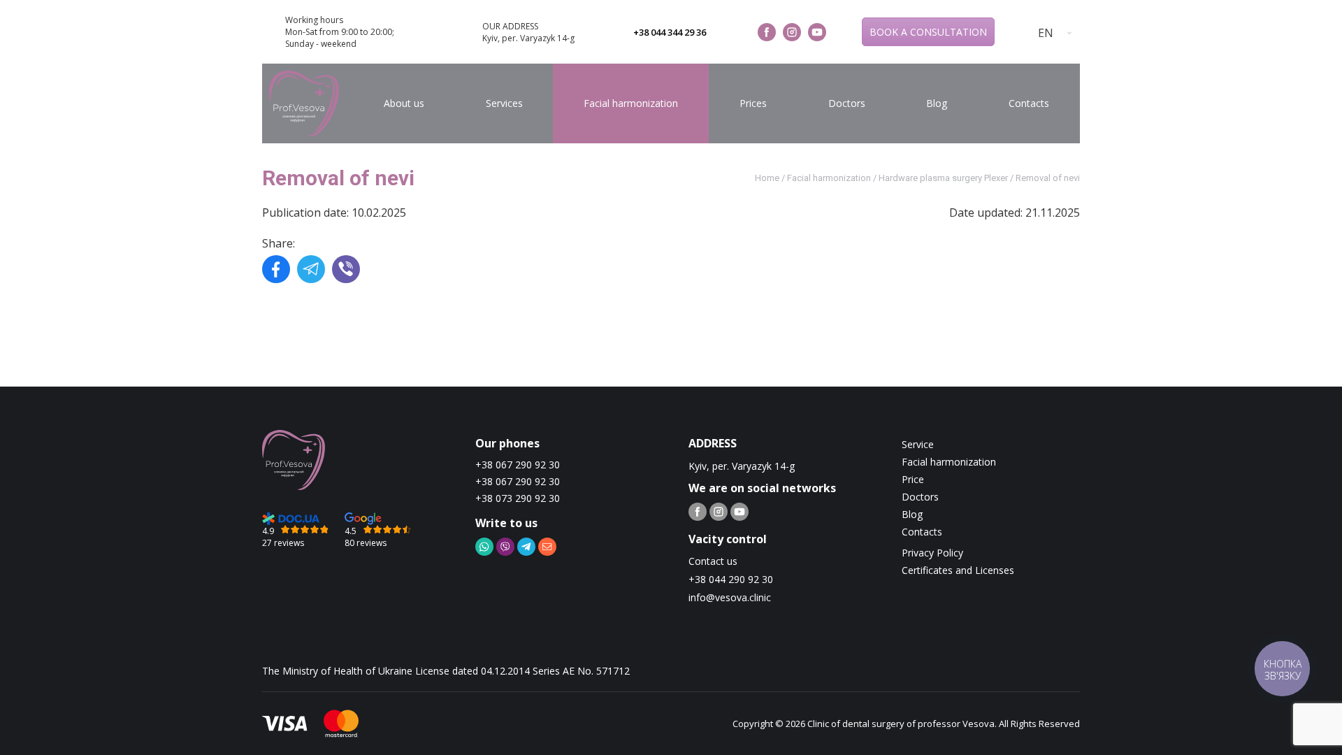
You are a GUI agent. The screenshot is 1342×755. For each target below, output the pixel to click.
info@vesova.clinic (729, 597)
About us (404, 103)
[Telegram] (311, 271)
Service (918, 444)
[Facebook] (276, 271)
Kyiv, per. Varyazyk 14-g (528, 38)
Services (504, 103)
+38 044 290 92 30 (730, 579)
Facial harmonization (631, 103)
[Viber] (346, 271)
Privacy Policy (932, 552)
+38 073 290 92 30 (517, 498)
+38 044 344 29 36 (669, 32)
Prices (753, 103)
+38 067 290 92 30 (517, 464)
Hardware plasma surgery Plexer (943, 178)
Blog (936, 103)
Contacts (1029, 103)
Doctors (846, 103)
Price (913, 479)
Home (767, 178)
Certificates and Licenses (958, 570)
